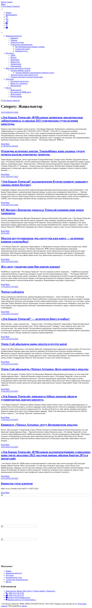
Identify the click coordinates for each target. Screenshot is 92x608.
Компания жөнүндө (14, 36)
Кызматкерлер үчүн (14, 577)
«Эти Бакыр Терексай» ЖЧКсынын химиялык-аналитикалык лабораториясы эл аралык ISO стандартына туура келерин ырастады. (42, 120)
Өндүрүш (10, 53)
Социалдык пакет (22, 49)
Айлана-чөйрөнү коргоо (20, 70)
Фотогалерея (16, 94)
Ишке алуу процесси (19, 83)
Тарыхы (14, 40)
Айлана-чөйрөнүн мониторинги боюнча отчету (34, 73)
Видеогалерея (16, 96)
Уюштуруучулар (17, 42)
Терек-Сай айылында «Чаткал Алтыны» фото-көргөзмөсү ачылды (44, 369)
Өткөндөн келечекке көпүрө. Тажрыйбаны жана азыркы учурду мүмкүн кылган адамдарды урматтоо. (43, 153)
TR (7, 21)
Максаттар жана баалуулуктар (18, 68)
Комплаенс (15, 60)
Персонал (10, 79)
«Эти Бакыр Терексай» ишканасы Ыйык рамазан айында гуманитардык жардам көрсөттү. (39, 398)
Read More (5, 144)
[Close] (2, 32)
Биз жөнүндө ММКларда (21, 92)
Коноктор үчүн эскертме (17, 483)
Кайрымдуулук (21, 51)
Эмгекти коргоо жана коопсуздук (24, 75)
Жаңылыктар (16, 90)
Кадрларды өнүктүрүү (20, 81)
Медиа (8, 88)
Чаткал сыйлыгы (12, 291)
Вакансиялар (16, 86)
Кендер (13, 57)
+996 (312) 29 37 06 (16, 593)
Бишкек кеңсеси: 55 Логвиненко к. (21, 600)
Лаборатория (16, 64)
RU (7, 19)
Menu (3, 4)
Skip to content (6, 2)
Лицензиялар (16, 66)
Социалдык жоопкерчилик (22, 44)
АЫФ (13, 55)
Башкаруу (15, 38)
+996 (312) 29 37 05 (16, 595)
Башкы (8, 13)
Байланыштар (11, 15)
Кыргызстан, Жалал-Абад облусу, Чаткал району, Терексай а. (30, 591)
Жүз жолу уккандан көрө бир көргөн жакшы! (30, 266)
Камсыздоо (15, 62)
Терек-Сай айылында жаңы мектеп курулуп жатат (34, 344)
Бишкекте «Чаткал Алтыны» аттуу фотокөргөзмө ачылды (39, 424)
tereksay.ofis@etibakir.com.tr (19, 597)
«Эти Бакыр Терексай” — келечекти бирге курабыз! (35, 318)
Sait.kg (24, 606)
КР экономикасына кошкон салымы (30, 47)
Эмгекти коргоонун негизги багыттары (27, 77)
